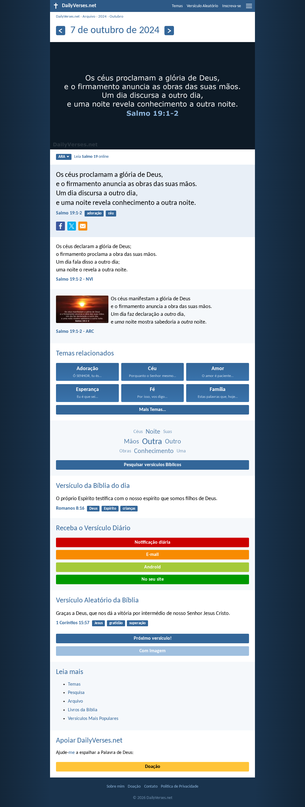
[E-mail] (84, 227)
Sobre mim (116, 786)
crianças (129, 509)
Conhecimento (154, 451)
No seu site (152, 579)
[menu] (249, 8)
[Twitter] (73, 227)
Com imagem (152, 651)
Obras (125, 451)
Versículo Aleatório (202, 6)
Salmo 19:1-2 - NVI (74, 279)
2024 (102, 16)
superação (137, 623)
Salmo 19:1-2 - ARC (75, 331)
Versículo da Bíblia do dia (93, 486)
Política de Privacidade (179, 786)
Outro (173, 441)
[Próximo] (169, 30)
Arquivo (89, 16)
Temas (177, 6)
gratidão (116, 623)
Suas (167, 431)
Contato (151, 786)
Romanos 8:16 (70, 508)
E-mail (152, 554)
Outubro (116, 16)
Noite (153, 432)
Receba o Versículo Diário (93, 528)
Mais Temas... (152, 409)
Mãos (131, 441)
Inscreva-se (231, 6)
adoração (94, 213)
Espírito (110, 509)
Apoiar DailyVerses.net (89, 740)
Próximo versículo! (153, 638)
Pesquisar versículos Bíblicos (152, 465)
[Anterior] (60, 30)
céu (111, 213)
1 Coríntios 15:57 (72, 623)
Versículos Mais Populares (93, 718)
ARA (61, 157)
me (72, 752)
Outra (152, 441)
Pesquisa (76, 692)
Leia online (91, 156)
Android (152, 567)
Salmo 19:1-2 (69, 213)
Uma (181, 451)
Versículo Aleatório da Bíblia (97, 600)
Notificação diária (152, 542)
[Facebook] (61, 227)
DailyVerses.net (68, 16)
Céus (138, 431)
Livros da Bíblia (82, 710)
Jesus (98, 623)
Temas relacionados (85, 353)
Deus (93, 509)
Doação (152, 766)
